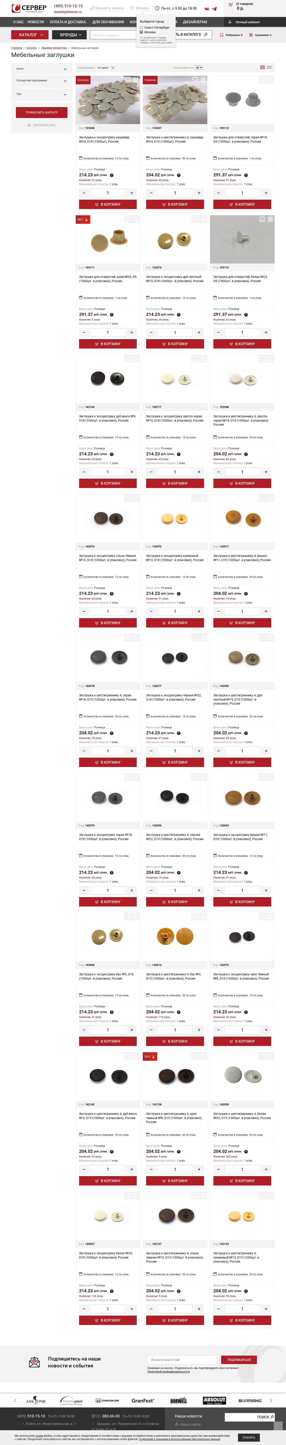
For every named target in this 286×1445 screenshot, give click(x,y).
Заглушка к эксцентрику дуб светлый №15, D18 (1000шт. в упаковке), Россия (175, 279)
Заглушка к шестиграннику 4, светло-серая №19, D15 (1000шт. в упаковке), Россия (241, 420)
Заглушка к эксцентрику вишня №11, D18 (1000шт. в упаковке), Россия (240, 837)
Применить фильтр (41, 112)
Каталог (28, 34)
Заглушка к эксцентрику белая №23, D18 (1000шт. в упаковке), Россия (106, 1255)
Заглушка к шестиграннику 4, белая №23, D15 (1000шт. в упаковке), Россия (242, 1116)
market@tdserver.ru (68, 12)
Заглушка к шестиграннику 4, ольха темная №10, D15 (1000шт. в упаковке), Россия (175, 1257)
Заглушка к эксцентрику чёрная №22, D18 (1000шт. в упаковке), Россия (174, 697)
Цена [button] (19, 68)
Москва (150, 32)
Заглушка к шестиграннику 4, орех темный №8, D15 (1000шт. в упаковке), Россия (174, 1118)
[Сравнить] (136, 79)
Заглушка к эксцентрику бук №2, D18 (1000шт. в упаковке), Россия (106, 976)
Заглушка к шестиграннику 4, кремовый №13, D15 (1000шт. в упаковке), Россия (236, 1257)
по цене (103, 67)
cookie (39, 1435)
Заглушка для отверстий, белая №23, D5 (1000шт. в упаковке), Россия (240, 279)
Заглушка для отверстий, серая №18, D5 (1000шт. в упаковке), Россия (240, 139)
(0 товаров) (244, 6)
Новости (35, 21)
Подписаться (239, 1360)
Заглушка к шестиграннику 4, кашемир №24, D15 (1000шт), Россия (174, 139)
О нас (18, 21)
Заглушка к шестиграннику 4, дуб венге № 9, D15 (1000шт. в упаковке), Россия (108, 1116)
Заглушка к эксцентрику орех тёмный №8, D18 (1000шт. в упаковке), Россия (241, 976)
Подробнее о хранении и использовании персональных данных (179, 1439)
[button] (41, 81)
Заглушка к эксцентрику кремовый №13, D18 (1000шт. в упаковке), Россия (175, 558)
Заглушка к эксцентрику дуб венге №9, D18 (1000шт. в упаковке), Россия (107, 418)
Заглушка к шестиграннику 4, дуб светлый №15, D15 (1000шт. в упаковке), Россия (237, 699)
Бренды (69, 34)
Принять (248, 1437)
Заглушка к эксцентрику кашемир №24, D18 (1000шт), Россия (104, 139)
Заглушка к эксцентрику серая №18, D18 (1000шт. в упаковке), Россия (105, 837)
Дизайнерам (195, 21)
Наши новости (188, 1416)
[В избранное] (128, 79)
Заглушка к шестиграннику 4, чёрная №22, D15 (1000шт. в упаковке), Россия (175, 837)
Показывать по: (183, 67)
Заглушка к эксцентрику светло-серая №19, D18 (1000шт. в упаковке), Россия (175, 418)
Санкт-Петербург (157, 27)
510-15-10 (68, 5)
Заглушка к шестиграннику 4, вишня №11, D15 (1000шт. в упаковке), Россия (242, 558)
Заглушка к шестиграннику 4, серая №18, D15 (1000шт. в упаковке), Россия (108, 697)
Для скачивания (108, 21)
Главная (16, 47)
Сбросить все (44, 125)
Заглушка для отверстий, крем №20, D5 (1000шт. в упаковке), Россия (108, 279)
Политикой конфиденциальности (168, 1371)
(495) (31, 1416)
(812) (105, 1416)
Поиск (263, 1417)
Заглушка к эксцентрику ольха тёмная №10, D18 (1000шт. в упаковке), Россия (108, 558)
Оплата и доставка (68, 21)
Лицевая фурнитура (54, 47)
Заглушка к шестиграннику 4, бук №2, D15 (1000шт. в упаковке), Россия (173, 976)
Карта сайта (190, 1424)
